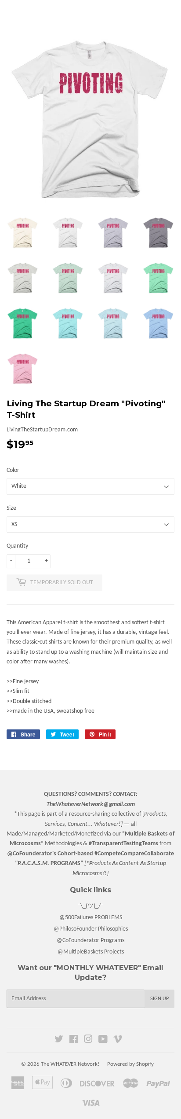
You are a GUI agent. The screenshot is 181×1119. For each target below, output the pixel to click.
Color (13, 470)
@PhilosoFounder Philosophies (91, 929)
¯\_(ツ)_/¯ (90, 906)
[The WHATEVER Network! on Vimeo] (117, 1041)
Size (11, 508)
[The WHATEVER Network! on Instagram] (88, 1041)
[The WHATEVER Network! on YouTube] (103, 1041)
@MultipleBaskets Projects (91, 952)
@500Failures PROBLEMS (90, 917)
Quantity (17, 546)
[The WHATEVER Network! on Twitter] (58, 1041)
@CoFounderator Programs (90, 940)
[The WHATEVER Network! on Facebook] (73, 1041)
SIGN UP (159, 998)
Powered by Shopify (130, 1064)
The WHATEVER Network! (70, 1064)
